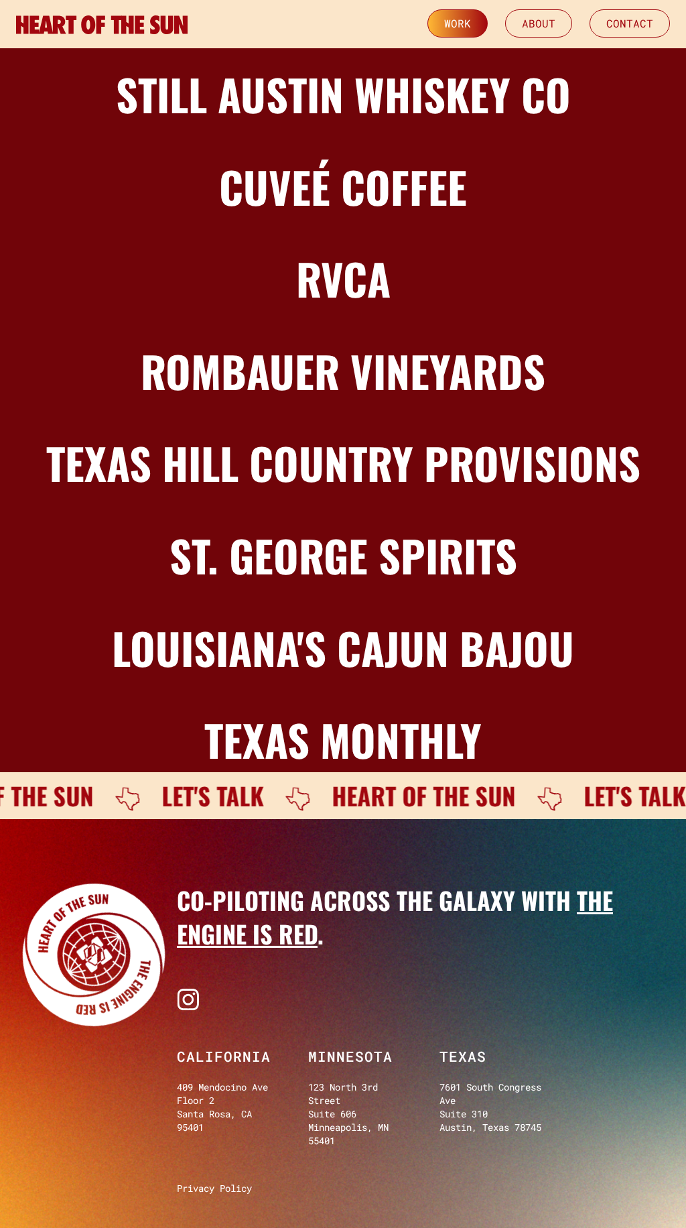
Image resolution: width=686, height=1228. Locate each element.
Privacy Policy (214, 1188)
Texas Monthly (343, 739)
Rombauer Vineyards (343, 370)
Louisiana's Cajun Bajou (343, 647)
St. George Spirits (343, 555)
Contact (629, 23)
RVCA (343, 278)
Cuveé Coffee (343, 186)
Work (457, 23)
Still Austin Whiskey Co (343, 93)
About (538, 23)
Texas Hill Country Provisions (343, 462)
